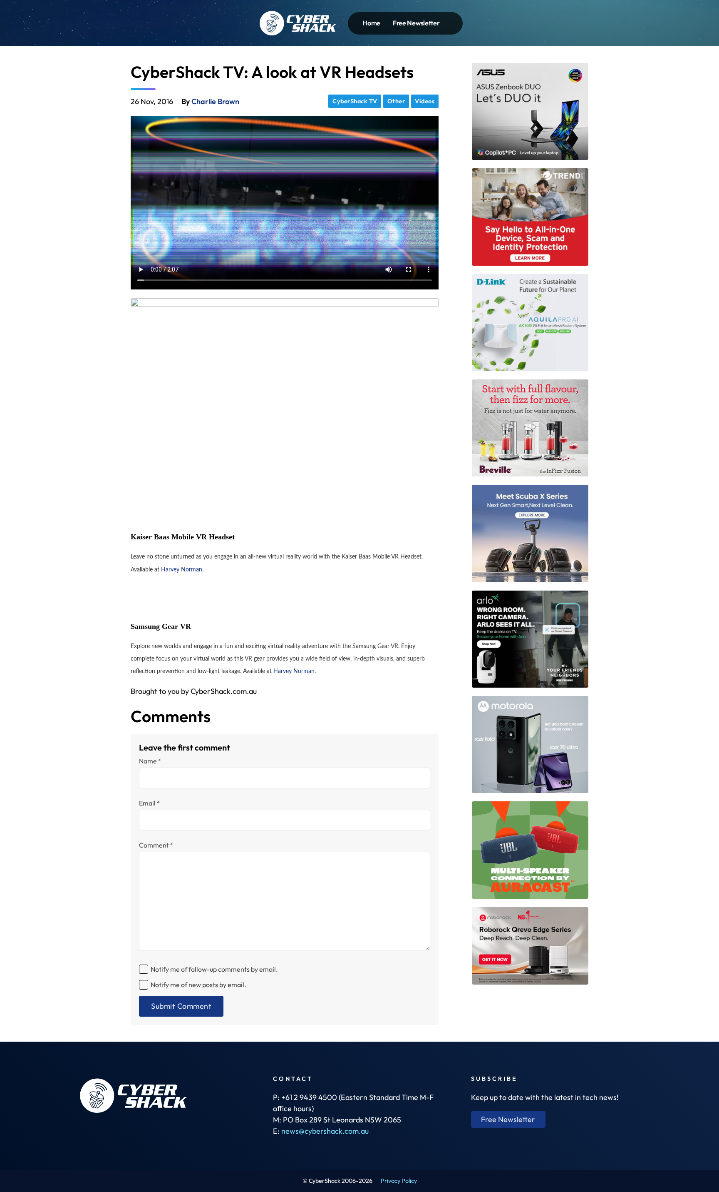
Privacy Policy (399, 1181)
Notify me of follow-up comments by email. (214, 969)
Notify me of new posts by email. (198, 984)
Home (371, 23)
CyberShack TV (354, 101)
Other (396, 101)
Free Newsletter (416, 23)
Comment (156, 845)
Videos (424, 101)
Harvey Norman (181, 570)
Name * (150, 761)
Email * (149, 803)
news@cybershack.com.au (325, 1131)
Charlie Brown (215, 101)
